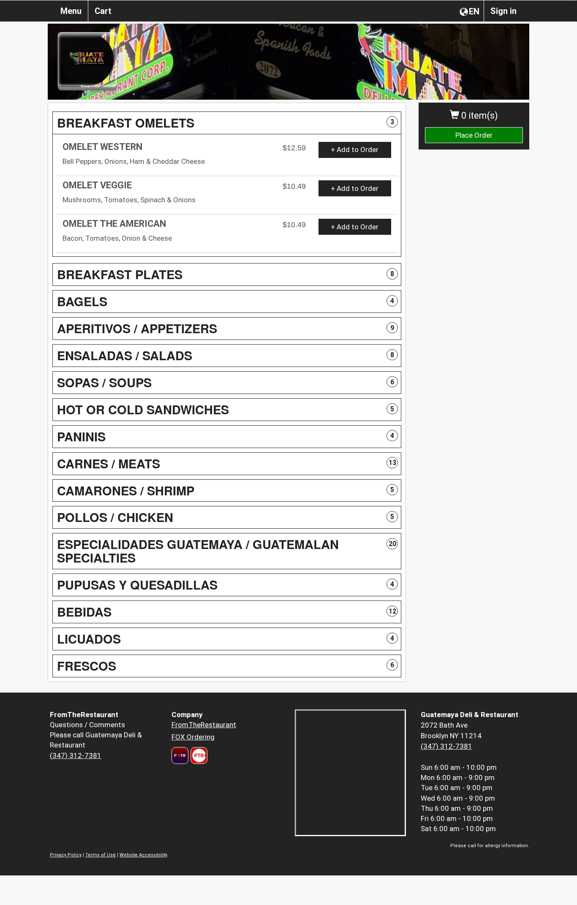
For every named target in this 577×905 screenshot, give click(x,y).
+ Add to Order (354, 149)
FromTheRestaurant (203, 724)
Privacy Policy (66, 855)
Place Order (474, 135)
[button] (226, 122)
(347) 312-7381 (75, 755)
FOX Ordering (193, 737)
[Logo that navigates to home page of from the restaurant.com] (179, 755)
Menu (71, 11)
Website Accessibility (143, 855)
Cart (103, 11)
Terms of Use (100, 855)
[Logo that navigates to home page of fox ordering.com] (197, 755)
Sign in (503, 11)
